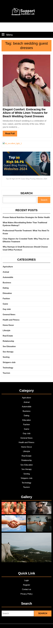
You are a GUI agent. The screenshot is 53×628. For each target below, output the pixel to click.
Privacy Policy (26, 594)
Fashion (6, 298)
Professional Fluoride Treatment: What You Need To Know (26, 232)
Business (7, 282)
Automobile (8, 277)
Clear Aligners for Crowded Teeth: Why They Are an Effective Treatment (26, 240)
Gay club (7, 309)
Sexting (6, 357)
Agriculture (8, 266)
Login (26, 580)
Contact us (26, 589)
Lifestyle (6, 330)
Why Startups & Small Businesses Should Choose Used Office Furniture (25, 248)
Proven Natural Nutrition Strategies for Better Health (26, 217)
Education (7, 293)
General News (9, 314)
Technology (8, 368)
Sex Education (9, 346)
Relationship (8, 341)
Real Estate (8, 336)
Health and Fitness (11, 320)
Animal (6, 272)
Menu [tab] (9, 34)
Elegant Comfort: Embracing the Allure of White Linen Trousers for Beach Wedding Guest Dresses (25, 113)
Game (5, 304)
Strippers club (9, 362)
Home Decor (8, 325)
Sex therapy (8, 352)
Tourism (6, 373)
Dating (6, 288)
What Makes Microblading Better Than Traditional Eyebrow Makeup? (25, 224)
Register (26, 585)
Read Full (11, 134)
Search (26, 193)
